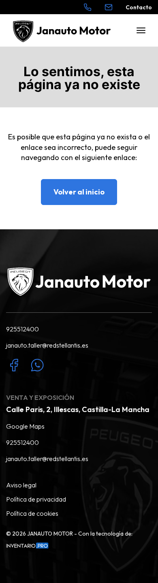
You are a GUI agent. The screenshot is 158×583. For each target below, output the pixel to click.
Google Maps (25, 426)
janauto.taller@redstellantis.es (47, 345)
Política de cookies (32, 513)
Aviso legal (21, 485)
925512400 (22, 329)
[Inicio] (63, 30)
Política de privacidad (36, 499)
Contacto (139, 7)
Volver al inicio (79, 191)
